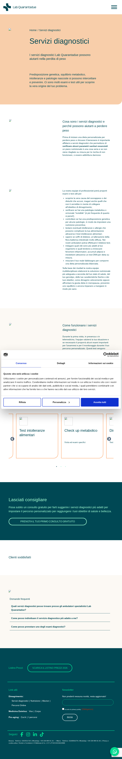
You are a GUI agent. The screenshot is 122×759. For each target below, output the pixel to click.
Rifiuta (22, 402)
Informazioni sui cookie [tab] (101, 363)
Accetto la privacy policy (79, 709)
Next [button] (108, 438)
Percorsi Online (19, 705)
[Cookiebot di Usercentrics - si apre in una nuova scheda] (106, 354)
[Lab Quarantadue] (19, 7)
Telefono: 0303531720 (23, 741)
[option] (37, 436)
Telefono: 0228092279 (70, 741)
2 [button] (61, 466)
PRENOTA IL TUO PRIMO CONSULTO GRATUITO (47, 521)
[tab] (60, 608)
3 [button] (65, 466)
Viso (31, 711)
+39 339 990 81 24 (47, 741)
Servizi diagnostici (20, 701)
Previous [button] (11, 438)
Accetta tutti (99, 402)
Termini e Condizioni (25, 743)
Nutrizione (35, 701)
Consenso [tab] (21, 363)
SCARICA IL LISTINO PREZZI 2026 (49, 668)
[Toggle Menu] (114, 7)
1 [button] (56, 466)
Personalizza (59, 402)
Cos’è (23, 717)
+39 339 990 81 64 (94, 741)
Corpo (38, 711)
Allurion (45, 701)
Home (33, 30)
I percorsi (32, 717)
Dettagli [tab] (61, 363)
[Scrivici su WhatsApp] (114, 751)
